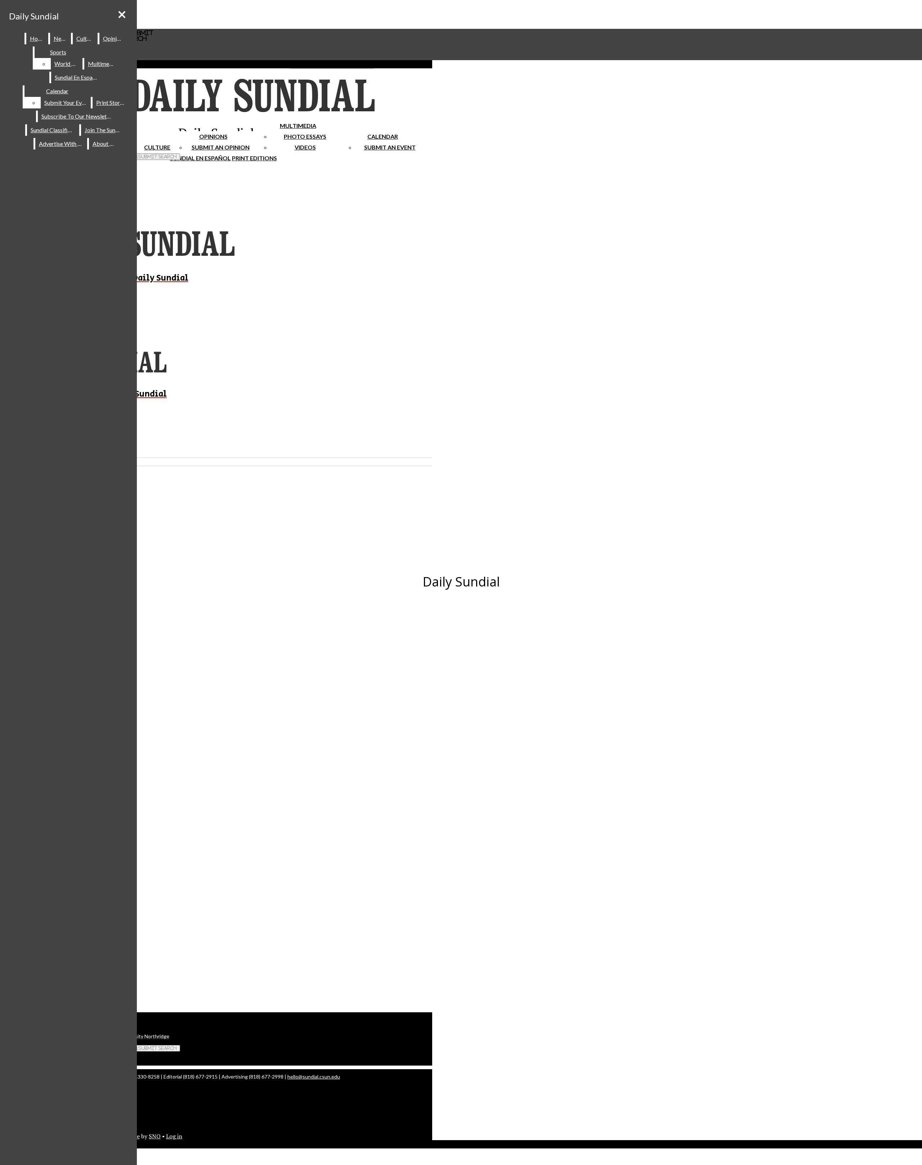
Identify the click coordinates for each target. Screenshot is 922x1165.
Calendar (382, 136)
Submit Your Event (67, 102)
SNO (155, 1136)
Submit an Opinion (221, 147)
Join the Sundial (104, 129)
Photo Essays (305, 136)
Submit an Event (390, 147)
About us (104, 143)
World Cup (67, 63)
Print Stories (111, 102)
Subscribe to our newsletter (77, 116)
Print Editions (254, 158)
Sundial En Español (200, 158)
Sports (58, 52)
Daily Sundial (34, 16)
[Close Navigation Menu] (121, 14)
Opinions (213, 136)
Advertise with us (61, 143)
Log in (174, 1136)
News (61, 38)
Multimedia (298, 125)
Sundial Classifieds (53, 129)
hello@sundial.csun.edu (313, 1077)
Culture (85, 38)
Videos (305, 147)
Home (37, 38)
